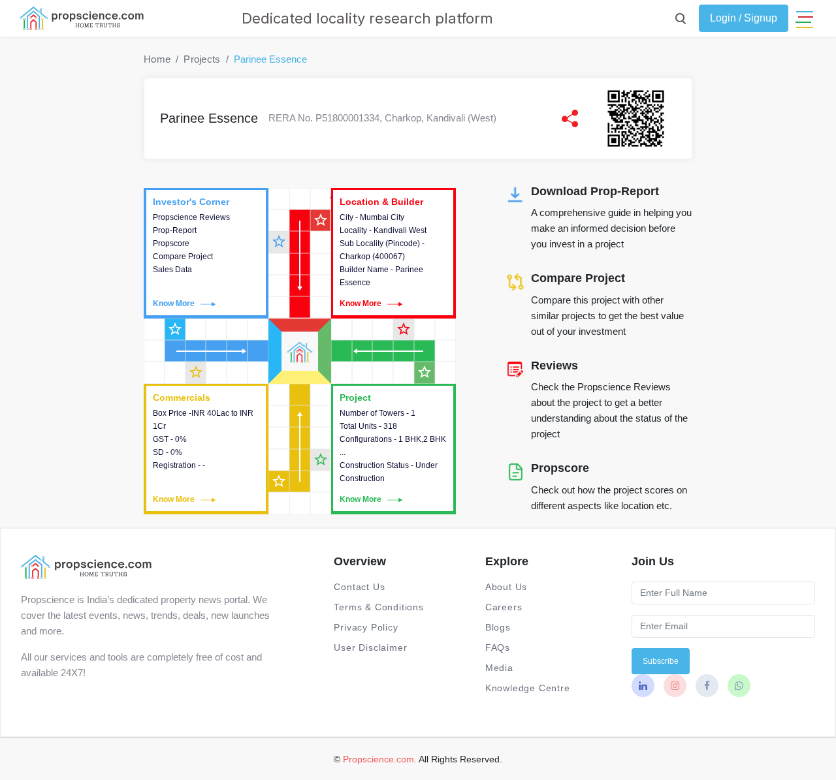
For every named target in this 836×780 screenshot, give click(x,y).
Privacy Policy (366, 627)
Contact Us (359, 587)
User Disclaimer (370, 647)
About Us (506, 587)
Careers (503, 607)
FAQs (497, 647)
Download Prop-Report (595, 191)
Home (157, 59)
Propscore (560, 468)
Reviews (554, 365)
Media (499, 668)
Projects (202, 59)
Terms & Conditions (378, 607)
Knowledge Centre (527, 688)
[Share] (570, 118)
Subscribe (661, 661)
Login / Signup (743, 17)
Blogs (498, 627)
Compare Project (578, 278)
